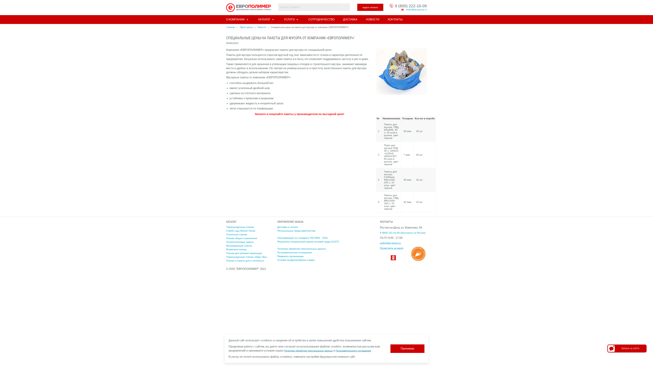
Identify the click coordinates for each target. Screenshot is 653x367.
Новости (372, 19)
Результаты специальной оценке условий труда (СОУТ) (308, 241)
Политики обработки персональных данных (308, 350)
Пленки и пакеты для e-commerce (245, 260)
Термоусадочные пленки (240, 227)
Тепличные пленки (236, 234)
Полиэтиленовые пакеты (240, 242)
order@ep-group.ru (416, 9)
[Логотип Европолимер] (249, 7)
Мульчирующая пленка (239, 245)
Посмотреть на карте (391, 248)
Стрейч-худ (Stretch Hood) (240, 230)
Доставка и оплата (287, 227)
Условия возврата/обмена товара (296, 260)
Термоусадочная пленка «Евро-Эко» (246, 257)
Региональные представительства (296, 230)
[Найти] (346, 7)
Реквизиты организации (290, 256)
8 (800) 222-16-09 (411, 6)
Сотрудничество (321, 19)
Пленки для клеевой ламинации (244, 253)
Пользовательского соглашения (353, 350)
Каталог (264, 19)
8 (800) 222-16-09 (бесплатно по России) (403, 232)
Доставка (350, 19)
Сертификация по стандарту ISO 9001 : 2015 (302, 238)
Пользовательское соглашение (294, 252)
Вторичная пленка (236, 249)
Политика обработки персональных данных (301, 248)
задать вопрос (370, 7)
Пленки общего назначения (241, 238)
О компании (235, 19)
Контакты (395, 19)
